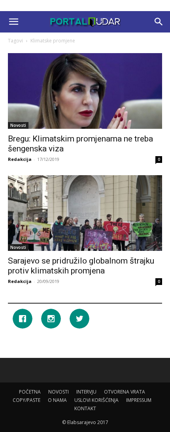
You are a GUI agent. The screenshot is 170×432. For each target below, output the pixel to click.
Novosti (18, 125)
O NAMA (57, 400)
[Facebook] (24, 319)
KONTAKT (85, 408)
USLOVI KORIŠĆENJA (96, 400)
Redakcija (20, 159)
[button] (13, 21)
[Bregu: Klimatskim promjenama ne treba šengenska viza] (85, 91)
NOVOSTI (58, 391)
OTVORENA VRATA (124, 391)
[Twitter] (81, 319)
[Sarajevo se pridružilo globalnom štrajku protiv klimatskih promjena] (85, 213)
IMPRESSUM (138, 400)
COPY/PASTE (26, 400)
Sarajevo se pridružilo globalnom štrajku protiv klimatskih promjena (81, 265)
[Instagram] (53, 319)
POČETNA (30, 391)
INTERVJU (86, 391)
